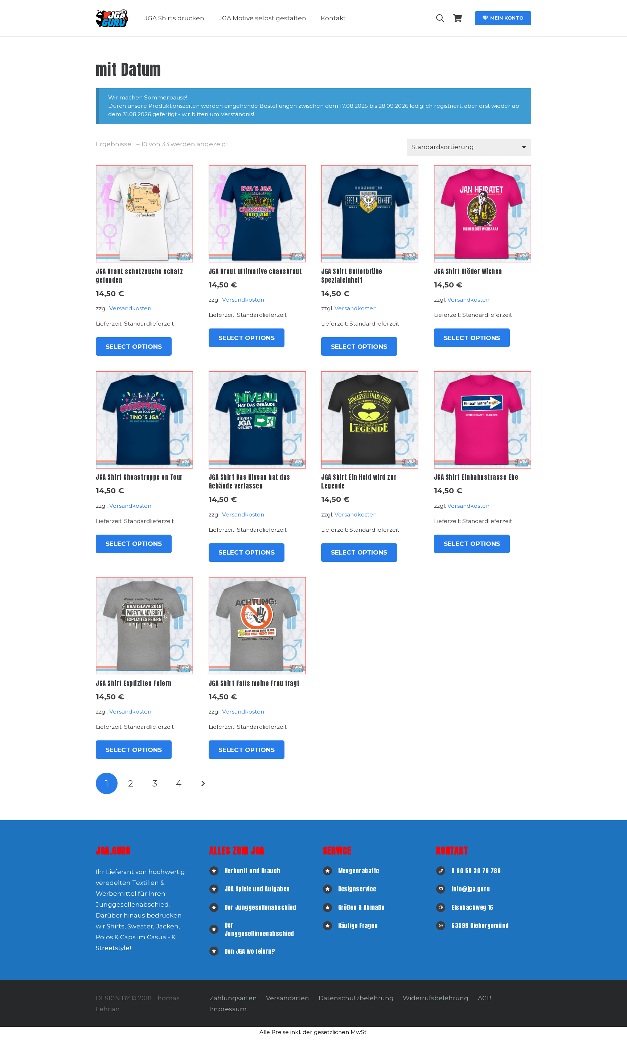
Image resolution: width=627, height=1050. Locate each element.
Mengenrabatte (358, 870)
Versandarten (287, 998)
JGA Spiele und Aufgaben (257, 888)
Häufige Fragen (358, 925)
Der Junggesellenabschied (260, 907)
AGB (485, 998)
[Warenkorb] (457, 18)
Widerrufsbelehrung (435, 998)
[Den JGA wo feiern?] (217, 951)
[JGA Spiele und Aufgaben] (217, 889)
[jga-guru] (112, 18)
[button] (209, 18)
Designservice (357, 888)
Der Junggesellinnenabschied (259, 929)
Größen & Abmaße (361, 907)
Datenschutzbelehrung (356, 998)
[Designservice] (330, 889)
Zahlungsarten (233, 998)
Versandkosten (130, 308)
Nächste (203, 783)
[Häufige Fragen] (330, 925)
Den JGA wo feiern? (250, 951)
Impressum (228, 1009)
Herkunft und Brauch (252, 870)
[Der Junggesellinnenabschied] (217, 929)
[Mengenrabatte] (330, 870)
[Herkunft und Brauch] (217, 870)
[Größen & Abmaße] (330, 907)
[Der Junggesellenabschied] (217, 907)
